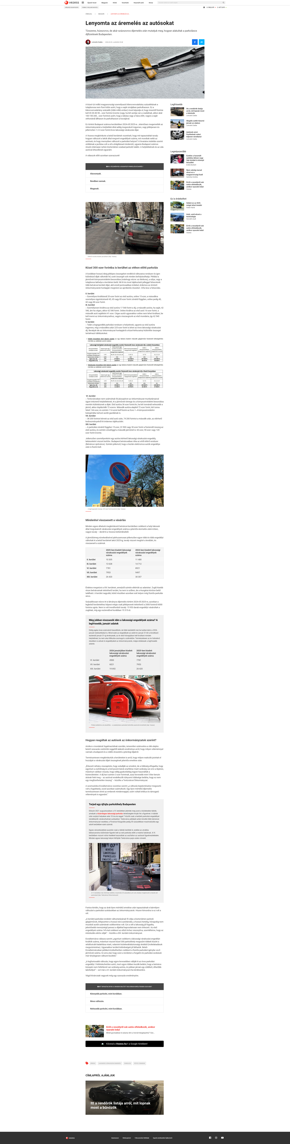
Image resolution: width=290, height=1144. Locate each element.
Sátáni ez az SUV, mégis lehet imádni (194, 204)
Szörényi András (192, 177)
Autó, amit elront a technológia (193, 215)
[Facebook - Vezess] (195, 42)
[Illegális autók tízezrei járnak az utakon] (177, 123)
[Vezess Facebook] (210, 1133)
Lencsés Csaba (97, 42)
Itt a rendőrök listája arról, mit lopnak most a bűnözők (195, 111)
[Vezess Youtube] (222, 1133)
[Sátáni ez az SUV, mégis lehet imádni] (177, 206)
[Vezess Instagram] (216, 1133)
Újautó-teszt (91, 3)
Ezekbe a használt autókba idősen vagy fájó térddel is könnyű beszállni (195, 159)
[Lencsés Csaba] (88, 42)
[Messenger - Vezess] (201, 42)
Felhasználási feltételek (142, 1138)
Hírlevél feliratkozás (71, 7)
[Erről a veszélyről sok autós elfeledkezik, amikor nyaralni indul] (177, 185)
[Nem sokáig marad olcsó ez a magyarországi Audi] (177, 173)
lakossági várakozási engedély (110, 1063)
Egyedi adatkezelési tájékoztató (162, 1138)
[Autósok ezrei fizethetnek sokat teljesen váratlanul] (177, 135)
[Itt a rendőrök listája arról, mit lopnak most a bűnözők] (177, 111)
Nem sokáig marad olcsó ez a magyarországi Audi (194, 172)
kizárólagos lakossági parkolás (110, 814)
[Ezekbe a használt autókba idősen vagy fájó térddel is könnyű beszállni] (177, 158)
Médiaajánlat (127, 1138)
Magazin (105, 3)
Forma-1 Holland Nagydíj (90, 7)
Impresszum (115, 1138)
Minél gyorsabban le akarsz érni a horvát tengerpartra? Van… (130, 1033)
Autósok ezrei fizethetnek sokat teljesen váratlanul (193, 134)
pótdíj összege (139, 1063)
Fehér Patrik (190, 207)
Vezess (188, 189)
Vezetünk (125, 3)
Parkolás (127, 1063)
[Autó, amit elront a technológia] (177, 217)
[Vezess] (72, 2)
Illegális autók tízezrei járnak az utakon (195, 122)
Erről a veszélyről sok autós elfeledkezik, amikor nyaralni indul (195, 184)
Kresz (151, 3)
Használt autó (139, 3)
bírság (93, 1063)
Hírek (115, 3)
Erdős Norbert (191, 165)
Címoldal (89, 14)
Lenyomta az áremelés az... (120, 14)
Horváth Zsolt (191, 219)
